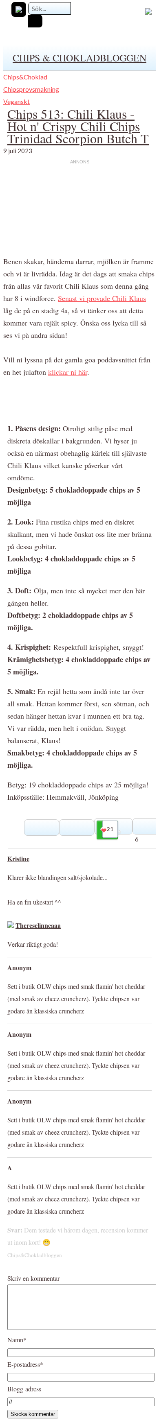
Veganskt (16, 101)
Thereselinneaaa (38, 925)
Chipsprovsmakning (31, 89)
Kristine (18, 858)
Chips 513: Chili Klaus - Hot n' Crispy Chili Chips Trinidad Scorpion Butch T (78, 126)
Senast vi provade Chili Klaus (102, 298)
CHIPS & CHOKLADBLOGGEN (79, 57)
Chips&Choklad (25, 77)
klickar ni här (67, 372)
